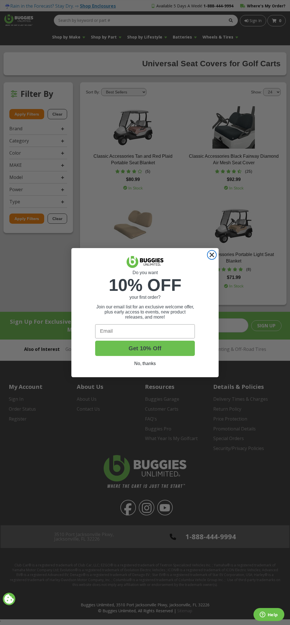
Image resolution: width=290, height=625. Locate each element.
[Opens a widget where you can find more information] (268, 615)
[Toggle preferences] (9, 599)
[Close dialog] (211, 254)
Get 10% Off (145, 348)
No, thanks (145, 363)
